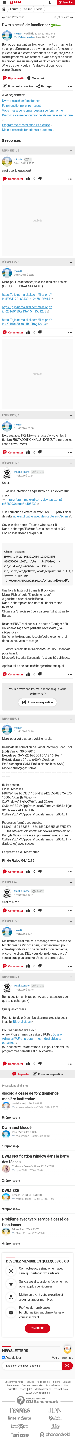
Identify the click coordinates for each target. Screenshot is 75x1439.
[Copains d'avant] (20, 1426)
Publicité (56, 1381)
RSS (30, 1389)
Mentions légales (43, 1389)
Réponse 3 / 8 (10, 415)
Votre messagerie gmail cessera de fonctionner (33, 110)
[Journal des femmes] (20, 1410)
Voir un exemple (62, 1358)
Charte (23, 1389)
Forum (14, 9)
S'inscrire (37, 1328)
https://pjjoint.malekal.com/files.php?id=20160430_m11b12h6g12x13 (27, 322)
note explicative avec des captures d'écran (40, 516)
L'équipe (30, 1381)
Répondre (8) (16, 78)
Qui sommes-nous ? (14, 1381)
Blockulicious (22, 1022)
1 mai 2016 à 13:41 (23, 933)
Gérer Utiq (12, 1389)
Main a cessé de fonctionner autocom (27, 130)
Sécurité (27, 9)
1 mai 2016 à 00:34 (23, 475)
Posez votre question (20, 86)
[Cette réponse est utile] (28, 179)
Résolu (57, 25)
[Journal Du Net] (55, 1410)
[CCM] (15, 2)
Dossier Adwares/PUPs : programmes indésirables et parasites (32, 1038)
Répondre (23, 1074)
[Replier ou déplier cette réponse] (71, 150)
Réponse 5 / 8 (10, 718)
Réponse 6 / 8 (10, 882)
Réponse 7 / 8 (10, 921)
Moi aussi (38, 78)
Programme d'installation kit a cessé (26, 125)
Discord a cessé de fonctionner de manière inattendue (37, 115)
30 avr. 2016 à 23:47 (24, 163)
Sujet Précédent (15, 17)
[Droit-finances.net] (55, 1418)
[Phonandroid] (55, 1434)
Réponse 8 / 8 (10, 976)
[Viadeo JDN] (55, 1426)
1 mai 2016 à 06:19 (23, 731)
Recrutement (13, 1385)
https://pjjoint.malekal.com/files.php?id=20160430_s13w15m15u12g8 (27, 309)
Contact (67, 1381)
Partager (46, 86)
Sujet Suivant (61, 17)
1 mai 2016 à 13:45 (45, 37)
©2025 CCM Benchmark (38, 1392)
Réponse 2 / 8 (10, 261)
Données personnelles (32, 1385)
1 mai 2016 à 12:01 (23, 895)
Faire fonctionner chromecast (21, 106)
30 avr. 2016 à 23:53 (24, 274)
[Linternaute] (20, 1418)
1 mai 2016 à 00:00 (23, 428)
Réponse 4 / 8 (10, 462)
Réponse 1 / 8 (10, 150)
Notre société (43, 1381)
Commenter (15, 179)
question (68, 2)
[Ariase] (20, 1434)
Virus (39, 9)
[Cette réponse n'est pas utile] (40, 179)
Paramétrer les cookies (57, 1385)
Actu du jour (13, 1358)
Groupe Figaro (61, 1389)
